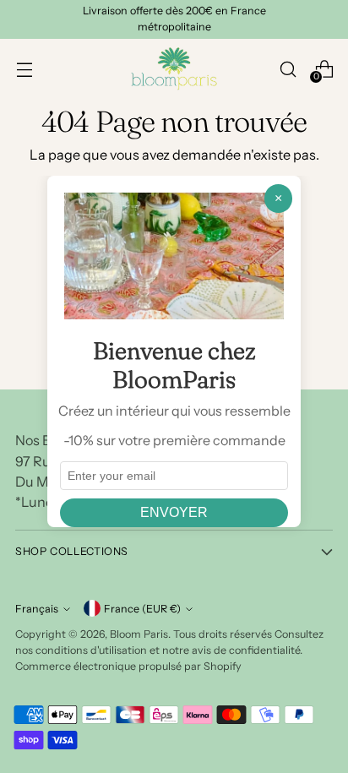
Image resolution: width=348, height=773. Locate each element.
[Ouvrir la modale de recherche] (287, 69)
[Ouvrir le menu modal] (24, 69)
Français (36, 608)
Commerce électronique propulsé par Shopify (128, 666)
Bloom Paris (139, 634)
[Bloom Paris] (174, 69)
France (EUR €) (142, 608)
